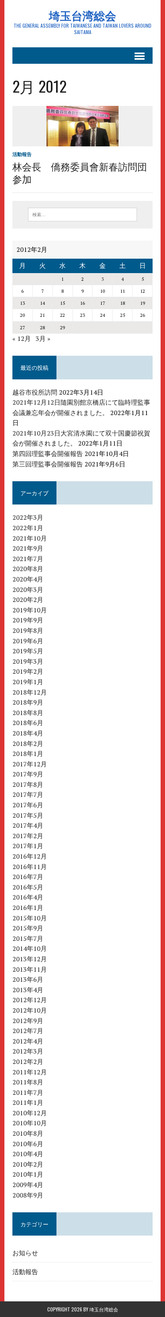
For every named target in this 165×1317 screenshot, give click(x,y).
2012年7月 (27, 1030)
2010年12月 (29, 1112)
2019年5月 (27, 650)
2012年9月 (27, 1020)
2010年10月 (29, 1122)
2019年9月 (27, 620)
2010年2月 (27, 1164)
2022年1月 (27, 527)
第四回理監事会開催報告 (47, 453)
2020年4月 (27, 579)
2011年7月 (27, 1092)
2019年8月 (27, 630)
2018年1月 (27, 753)
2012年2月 (27, 1061)
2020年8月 (27, 568)
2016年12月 (29, 856)
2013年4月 (27, 989)
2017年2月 (27, 835)
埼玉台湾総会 (103, 1309)
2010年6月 (27, 1143)
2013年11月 (29, 969)
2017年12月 (29, 764)
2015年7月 (27, 938)
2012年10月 (29, 1010)
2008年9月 (27, 1195)
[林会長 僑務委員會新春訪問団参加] (82, 140)
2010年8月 (27, 1133)
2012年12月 (29, 999)
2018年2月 (27, 743)
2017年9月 (27, 774)
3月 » (43, 338)
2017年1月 (27, 845)
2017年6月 (27, 804)
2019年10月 (29, 610)
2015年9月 (27, 928)
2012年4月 (27, 1041)
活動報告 (22, 154)
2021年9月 (27, 548)
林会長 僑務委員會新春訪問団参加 (79, 172)
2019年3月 (27, 661)
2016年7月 (27, 876)
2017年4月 (27, 825)
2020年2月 (27, 599)
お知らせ (25, 1252)
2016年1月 (27, 907)
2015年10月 (29, 918)
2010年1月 (27, 1174)
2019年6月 (27, 640)
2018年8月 (27, 712)
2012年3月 (27, 1051)
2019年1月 (27, 681)
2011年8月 (27, 1082)
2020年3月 (27, 589)
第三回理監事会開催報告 (47, 464)
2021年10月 (29, 538)
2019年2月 (27, 671)
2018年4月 (27, 733)
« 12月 (21, 338)
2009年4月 (27, 1184)
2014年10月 (29, 948)
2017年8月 (27, 784)
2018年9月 (27, 702)
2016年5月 (27, 887)
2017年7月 (27, 794)
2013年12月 (29, 958)
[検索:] (82, 213)
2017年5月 (27, 815)
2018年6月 (27, 722)
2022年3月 (27, 517)
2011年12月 (29, 1072)
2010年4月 (27, 1153)
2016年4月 (27, 897)
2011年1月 (27, 1102)
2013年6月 (27, 979)
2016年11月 (29, 866)
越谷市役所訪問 (34, 392)
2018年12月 (29, 692)
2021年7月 (27, 558)
